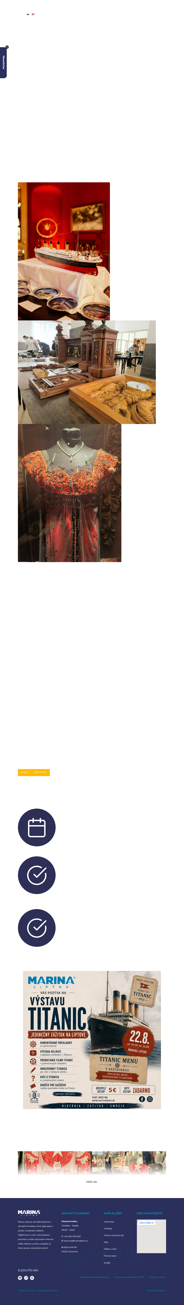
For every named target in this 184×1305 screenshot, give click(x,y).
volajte (24, 772)
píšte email (40, 772)
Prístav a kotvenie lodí (114, 1236)
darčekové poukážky (136, 14)
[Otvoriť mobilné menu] (9, 14)
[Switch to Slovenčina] (27, 14)
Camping (108, 1229)
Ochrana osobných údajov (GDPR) (129, 1277)
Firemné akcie (110, 1256)
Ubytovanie (109, 1222)
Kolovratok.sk (160, 1291)
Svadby (107, 1263)
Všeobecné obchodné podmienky (94, 1277)
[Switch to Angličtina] (33, 14)
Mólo (106, 1242)
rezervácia (164, 17)
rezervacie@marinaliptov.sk (143, 697)
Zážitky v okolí (110, 1249)
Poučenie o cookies (157, 1277)
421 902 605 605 (100, 697)
